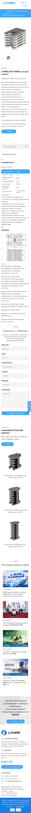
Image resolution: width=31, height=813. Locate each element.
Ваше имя (6, 345)
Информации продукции (9, 154)
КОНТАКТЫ (5, 773)
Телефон (5, 371)
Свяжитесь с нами (17, 721)
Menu (26, 6)
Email (4, 354)
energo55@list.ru (11, 795)
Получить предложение (13, 767)
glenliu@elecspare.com (14, 781)
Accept (18, 809)
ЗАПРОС (10, 131)
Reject (12, 809)
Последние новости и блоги (15, 564)
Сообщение (6, 389)
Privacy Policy (20, 806)
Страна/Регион (7, 362)
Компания (5, 380)
